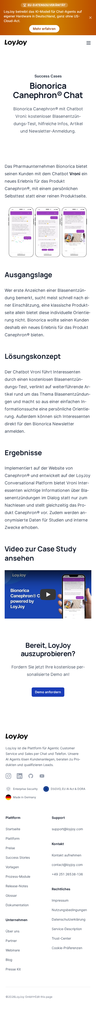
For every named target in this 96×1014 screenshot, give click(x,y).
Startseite (13, 829)
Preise (10, 848)
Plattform (13, 838)
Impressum (60, 900)
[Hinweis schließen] (90, 17)
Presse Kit (13, 969)
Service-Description (67, 929)
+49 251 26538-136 (67, 874)
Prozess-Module (18, 876)
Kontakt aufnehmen (66, 855)
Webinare (13, 950)
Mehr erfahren (44, 29)
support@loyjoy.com (67, 829)
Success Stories (18, 857)
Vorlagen (12, 867)
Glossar (11, 895)
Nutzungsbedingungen (69, 910)
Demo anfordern (48, 692)
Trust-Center (61, 938)
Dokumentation (17, 905)
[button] (48, 594)
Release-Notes (17, 886)
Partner (11, 941)
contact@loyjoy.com (67, 865)
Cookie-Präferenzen (67, 948)
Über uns (12, 931)
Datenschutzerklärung (69, 919)
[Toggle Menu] (88, 43)
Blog (9, 960)
